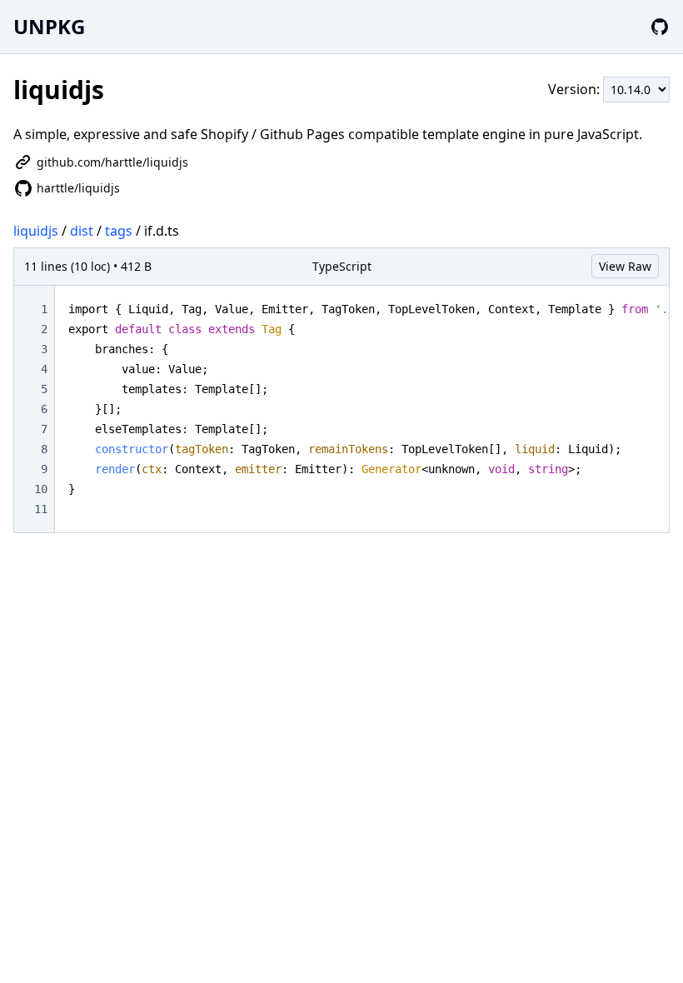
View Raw (625, 266)
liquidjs (35, 231)
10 (40, 489)
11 (40, 509)
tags (118, 231)
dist (81, 231)
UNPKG (49, 26)
